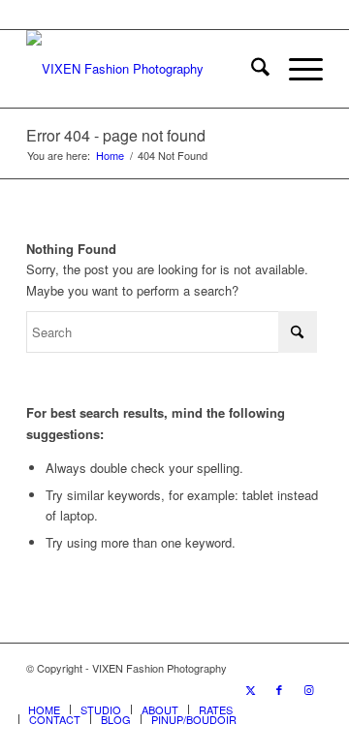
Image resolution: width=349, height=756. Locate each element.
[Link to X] (250, 689)
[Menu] (296, 69)
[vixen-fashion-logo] (145, 69)
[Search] (251, 69)
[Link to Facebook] (279, 689)
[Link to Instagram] (308, 689)
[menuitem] (251, 69)
